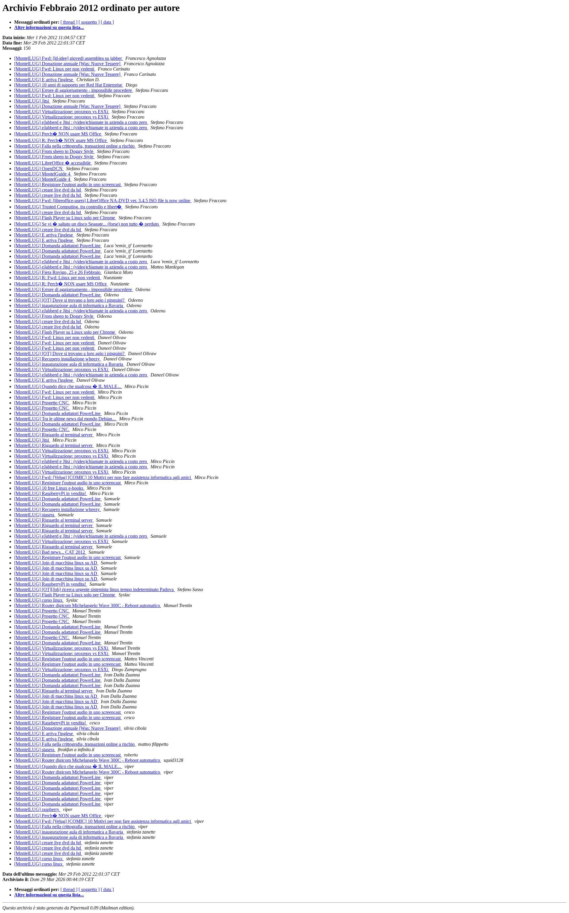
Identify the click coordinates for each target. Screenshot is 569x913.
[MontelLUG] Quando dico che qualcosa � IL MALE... (68, 386)
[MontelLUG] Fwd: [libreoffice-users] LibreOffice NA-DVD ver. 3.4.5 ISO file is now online (102, 200)
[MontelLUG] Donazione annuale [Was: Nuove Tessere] (68, 63)
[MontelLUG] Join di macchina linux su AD (56, 562)
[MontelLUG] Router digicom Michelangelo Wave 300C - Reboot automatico (87, 605)
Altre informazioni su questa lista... (49, 27)
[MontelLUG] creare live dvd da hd (48, 189)
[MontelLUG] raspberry (37, 809)
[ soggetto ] (89, 22)
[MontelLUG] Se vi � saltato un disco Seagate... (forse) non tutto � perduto (87, 223)
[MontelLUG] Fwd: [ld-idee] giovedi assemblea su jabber (68, 58)
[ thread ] (68, 22)
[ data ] (107, 22)
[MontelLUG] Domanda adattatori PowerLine (58, 245)
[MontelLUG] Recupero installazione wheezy (57, 358)
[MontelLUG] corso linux (39, 600)
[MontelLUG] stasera (34, 514)
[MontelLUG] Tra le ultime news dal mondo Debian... (65, 418)
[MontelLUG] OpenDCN (39, 168)
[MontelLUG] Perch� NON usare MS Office (58, 133)
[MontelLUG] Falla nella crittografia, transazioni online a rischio (75, 146)
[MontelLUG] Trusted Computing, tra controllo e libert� (68, 206)
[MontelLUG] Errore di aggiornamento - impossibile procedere (73, 90)
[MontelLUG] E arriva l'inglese (44, 79)
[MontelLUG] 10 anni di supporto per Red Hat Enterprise (68, 84)
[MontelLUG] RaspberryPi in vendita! (50, 493)
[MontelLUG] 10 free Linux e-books (49, 488)
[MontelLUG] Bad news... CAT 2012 (50, 552)
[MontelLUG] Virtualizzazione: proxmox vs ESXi (61, 111)
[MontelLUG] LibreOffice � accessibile (53, 162)
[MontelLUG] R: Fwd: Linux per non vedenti (57, 277)
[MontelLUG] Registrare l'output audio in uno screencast (68, 184)
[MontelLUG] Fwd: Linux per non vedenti (54, 68)
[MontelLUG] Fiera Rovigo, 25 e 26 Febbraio (58, 272)
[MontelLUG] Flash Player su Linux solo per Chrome (65, 217)
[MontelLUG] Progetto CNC (42, 402)
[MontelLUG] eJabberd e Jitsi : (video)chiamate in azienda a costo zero (81, 122)
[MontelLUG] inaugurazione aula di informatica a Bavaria (69, 305)
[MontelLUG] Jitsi (32, 100)
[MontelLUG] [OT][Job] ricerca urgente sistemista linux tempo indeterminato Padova (94, 589)
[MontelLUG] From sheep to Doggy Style (54, 151)
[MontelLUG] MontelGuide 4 (42, 173)
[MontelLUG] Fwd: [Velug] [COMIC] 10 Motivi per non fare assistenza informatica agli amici (103, 477)
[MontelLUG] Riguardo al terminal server (54, 434)
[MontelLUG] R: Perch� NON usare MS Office (61, 140)
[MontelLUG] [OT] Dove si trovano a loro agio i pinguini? (70, 300)
